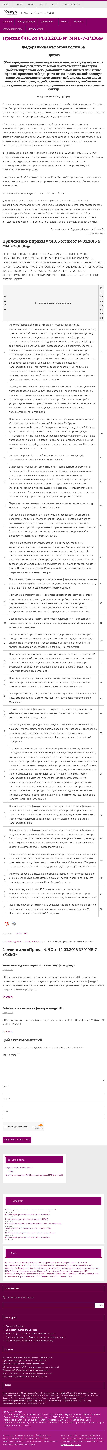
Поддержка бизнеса (35, 1274)
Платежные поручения (15, 1274)
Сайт (5, 1111)
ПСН (86, 1271)
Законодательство (46, 1265)
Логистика (28, 1414)
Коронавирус (68, 1268)
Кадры (32, 1268)
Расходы (81, 1274)
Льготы (78, 1268)
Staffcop (22, 1420)
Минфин (91, 1268)
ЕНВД (29, 1265)
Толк (45, 1414)
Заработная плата (80, 1265)
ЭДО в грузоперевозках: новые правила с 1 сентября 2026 (30, 1210)
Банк (88, 1420)
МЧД (85, 1414)
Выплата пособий (79, 1262)
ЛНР (35, 1422)
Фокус (38, 1414)
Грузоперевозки (12, 1265)
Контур (27, 1425)
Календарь (41, 1268)
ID (29, 1420)
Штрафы (63, 1277)
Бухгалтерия (67, 1422)
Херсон (42, 1422)
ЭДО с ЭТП (63, 1420)
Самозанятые (11, 1277)
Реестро (52, 1420)
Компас (77, 1414)
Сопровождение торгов (39, 1417)
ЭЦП (55, 1417)
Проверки (72, 1274)
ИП (90, 1265)
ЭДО (70, 1277)
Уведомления (47, 1277)
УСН (38, 1277)
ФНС (25, 933)
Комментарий (11, 1054)
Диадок (18, 1414)
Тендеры (63, 1417)
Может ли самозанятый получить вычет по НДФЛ (26, 1219)
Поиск (100, 1305)
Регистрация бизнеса (14, 1422)
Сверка (100, 1422)
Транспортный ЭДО (85, 1422)
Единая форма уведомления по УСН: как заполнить (27, 1214)
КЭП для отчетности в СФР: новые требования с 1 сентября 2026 (33, 1224)
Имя (5, 1086)
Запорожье (53, 1422)
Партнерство (77, 1420)
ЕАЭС (19, 933)
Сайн (59, 1414)
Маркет (79, 1417)
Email (6, 1099)
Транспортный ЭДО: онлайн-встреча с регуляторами (28, 1228)
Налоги (15, 1271)
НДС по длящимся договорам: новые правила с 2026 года (30, 1233)
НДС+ (22, 1417)
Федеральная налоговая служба (19, 1168)
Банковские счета (13, 1262)
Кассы (88, 1417)
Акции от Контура (15, 1326)
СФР (97, 1274)
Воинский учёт (63, 1262)
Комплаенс (95, 1414)
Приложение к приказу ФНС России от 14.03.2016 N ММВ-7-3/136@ (34, 1175)
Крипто (35, 1420)
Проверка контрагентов (56, 1274)
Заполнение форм (63, 1265)
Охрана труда (77, 1271)
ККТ (26, 1268)
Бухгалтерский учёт (47, 1262)
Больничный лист (29, 1262)
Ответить (8, 997)
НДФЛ (8, 1271)
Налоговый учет (44, 1271)
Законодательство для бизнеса (23, 941)
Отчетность (65, 1271)
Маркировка (10, 1420)
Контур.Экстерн (54, 1268)
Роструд (90, 1274)
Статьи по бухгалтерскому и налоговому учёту (29, 1341)
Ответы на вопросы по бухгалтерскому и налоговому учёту (36, 1337)
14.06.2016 (8, 969)
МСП (84, 1268)
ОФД (71, 1417)
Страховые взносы (26, 1277)
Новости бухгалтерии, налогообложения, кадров (30, 1333)
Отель (43, 1420)
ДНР (29, 1422)
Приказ (11, 1171)
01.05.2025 (8, 1012)
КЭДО (53, 1414)
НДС (98, 1268)
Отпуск (56, 1271)
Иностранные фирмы (14, 1268)
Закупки (68, 1414)
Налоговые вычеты (28, 1271)
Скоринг (8, 1417)
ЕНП (35, 1265)
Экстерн (8, 1414)
